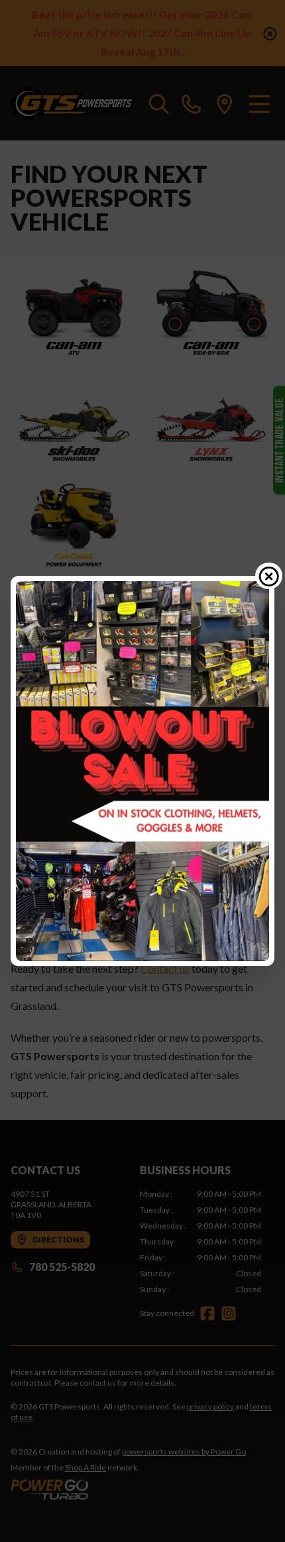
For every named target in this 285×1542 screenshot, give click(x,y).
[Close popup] (269, 576)
